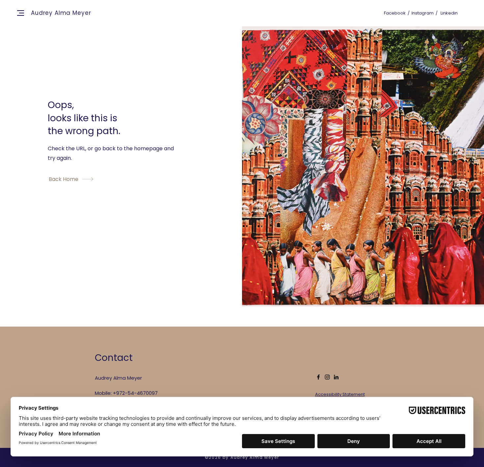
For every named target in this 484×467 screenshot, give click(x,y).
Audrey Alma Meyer (61, 13)
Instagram (423, 13)
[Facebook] (318, 377)
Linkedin (449, 13)
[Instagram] (327, 377)
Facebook (395, 13)
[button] (20, 13)
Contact (114, 357)
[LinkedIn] (336, 377)
